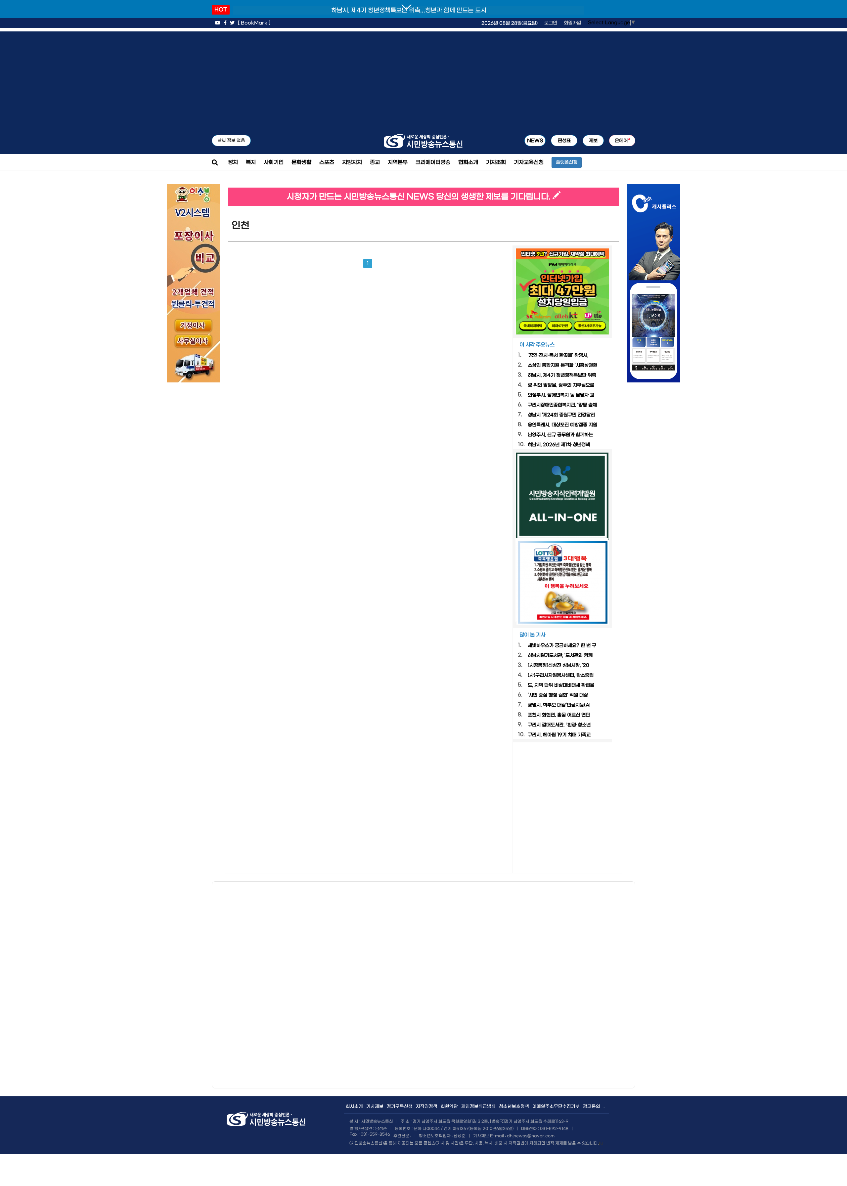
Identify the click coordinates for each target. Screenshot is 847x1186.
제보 (593, 141)
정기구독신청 (400, 1106)
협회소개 (468, 162)
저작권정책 (426, 1106)
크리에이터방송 (433, 162)
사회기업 (274, 162)
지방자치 (352, 162)
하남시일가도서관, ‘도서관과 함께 (560, 655)
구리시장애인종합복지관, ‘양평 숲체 (562, 405)
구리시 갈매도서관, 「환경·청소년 (559, 725)
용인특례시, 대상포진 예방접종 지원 (562, 425)
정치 (233, 162)
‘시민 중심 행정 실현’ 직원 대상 (558, 695)
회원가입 (572, 23)
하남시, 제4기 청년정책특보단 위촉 (562, 375)
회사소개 (354, 1106)
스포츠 (326, 162)
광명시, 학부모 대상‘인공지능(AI (559, 705)
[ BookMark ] (254, 23)
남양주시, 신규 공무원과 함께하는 (560, 435)
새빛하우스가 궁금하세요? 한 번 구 (562, 645)
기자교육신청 (529, 162)
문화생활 (301, 162)
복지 (251, 162)
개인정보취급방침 (478, 1106)
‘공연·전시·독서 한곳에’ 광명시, (558, 355)
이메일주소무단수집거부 (556, 1106)
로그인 (550, 23)
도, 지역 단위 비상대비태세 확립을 (561, 685)
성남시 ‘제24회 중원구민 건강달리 (561, 415)
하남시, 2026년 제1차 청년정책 (559, 445)
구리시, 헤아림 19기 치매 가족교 (559, 735)
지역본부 (398, 162)
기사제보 (374, 1106)
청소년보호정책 (514, 1106)
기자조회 (496, 162)
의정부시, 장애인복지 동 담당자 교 (561, 395)
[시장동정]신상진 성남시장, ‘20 (558, 665)
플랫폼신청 (566, 162)
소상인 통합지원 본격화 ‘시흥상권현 (562, 365)
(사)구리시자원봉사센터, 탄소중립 (561, 675)
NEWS (535, 141)
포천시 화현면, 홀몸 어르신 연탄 (559, 715)
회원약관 (449, 1106)
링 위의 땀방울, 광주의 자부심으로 (561, 385)
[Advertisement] (423, 77)
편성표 (564, 141)
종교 (375, 162)
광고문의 (591, 1106)
